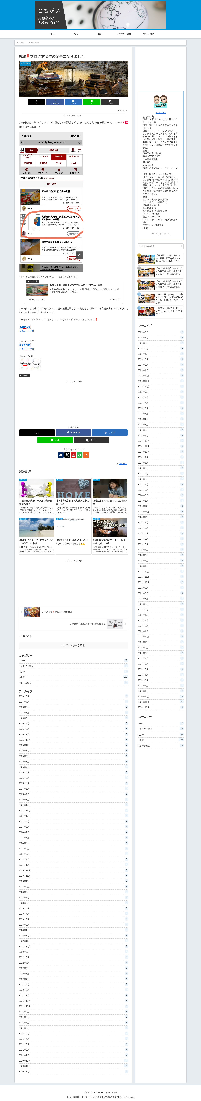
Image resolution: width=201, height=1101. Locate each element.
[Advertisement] (73, 403)
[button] (110, 102)
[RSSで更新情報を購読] (86, 455)
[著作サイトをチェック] (61, 455)
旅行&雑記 (25, 375)
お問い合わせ (111, 1092)
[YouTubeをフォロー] (73, 455)
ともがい (161, 112)
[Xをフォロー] (67, 455)
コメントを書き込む (73, 645)
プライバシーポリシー (93, 1092)
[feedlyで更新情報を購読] (79, 455)
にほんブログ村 (26, 330)
